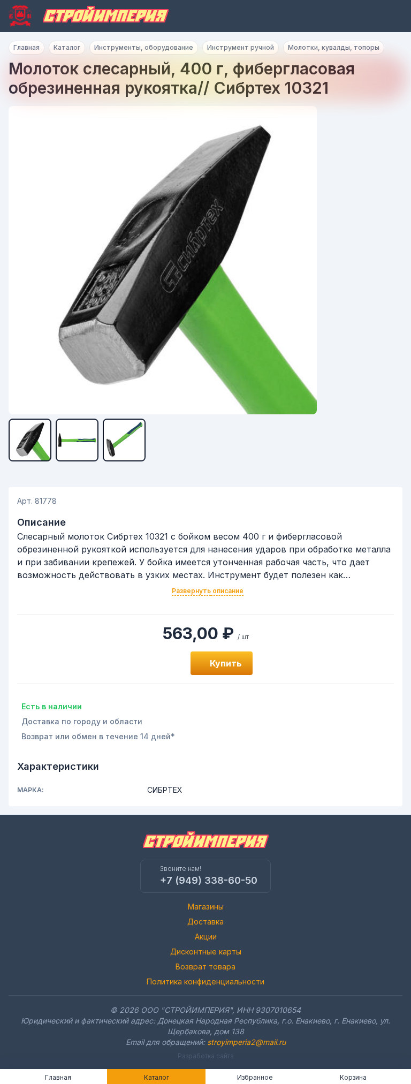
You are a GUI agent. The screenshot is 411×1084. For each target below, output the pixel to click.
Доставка (205, 921)
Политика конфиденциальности (205, 981)
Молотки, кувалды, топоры (333, 47)
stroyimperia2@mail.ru (246, 1042)
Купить (226, 663)
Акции (206, 936)
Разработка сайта (206, 1056)
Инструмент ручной (240, 47)
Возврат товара (205, 966)
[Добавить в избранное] (170, 663)
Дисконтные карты (205, 951)
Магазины (206, 906)
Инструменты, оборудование (143, 47)
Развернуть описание (207, 591)
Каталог (67, 47)
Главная (26, 47)
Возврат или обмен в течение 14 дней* (98, 736)
